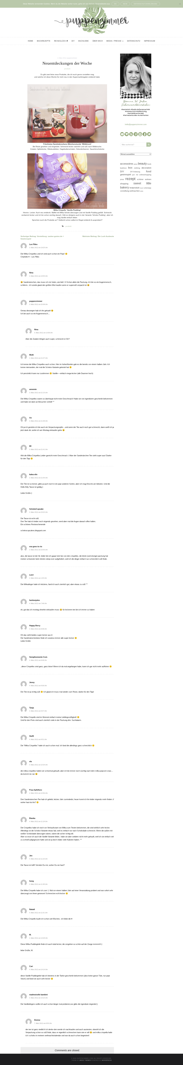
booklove (123, 168)
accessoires (126, 163)
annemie (33, 389)
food (148, 171)
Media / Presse (114, 41)
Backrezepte (43, 41)
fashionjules (34, 600)
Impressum (149, 41)
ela (30, 761)
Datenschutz (133, 41)
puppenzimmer (72, 58)
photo (122, 179)
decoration (146, 168)
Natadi (32, 909)
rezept (130, 179)
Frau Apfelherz (35, 790)
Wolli (31, 355)
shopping (124, 183)
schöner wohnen (144, 179)
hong (31, 881)
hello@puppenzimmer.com (136, 124)
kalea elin (33, 474)
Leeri (31, 575)
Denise (37, 1020)
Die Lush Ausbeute (98, 236)
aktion (135, 164)
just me (135, 175)
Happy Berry (34, 625)
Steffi (31, 736)
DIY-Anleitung (135, 172)
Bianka (32, 818)
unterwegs (147, 188)
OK (115, 4)
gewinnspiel (125, 174)
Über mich (97, 41)
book (149, 164)
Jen (30, 856)
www (141, 191)
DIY (73, 41)
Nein (125, 4)
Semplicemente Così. (38, 657)
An (30, 418)
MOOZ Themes (85, 1060)
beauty (142, 163)
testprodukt (134, 188)
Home (30, 41)
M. (30, 935)
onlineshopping (145, 175)
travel (141, 188)
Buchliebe (83, 41)
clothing (137, 168)
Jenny (31, 682)
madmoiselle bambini (38, 995)
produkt (67, 69)
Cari (31, 966)
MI (30, 446)
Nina (31, 273)
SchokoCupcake (36, 509)
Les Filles (33, 244)
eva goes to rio (35, 546)
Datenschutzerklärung (145, 4)
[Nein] (180, 4)
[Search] (148, 144)
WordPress (107, 1060)
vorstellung (124, 191)
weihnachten (134, 191)
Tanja (31, 708)
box (130, 167)
